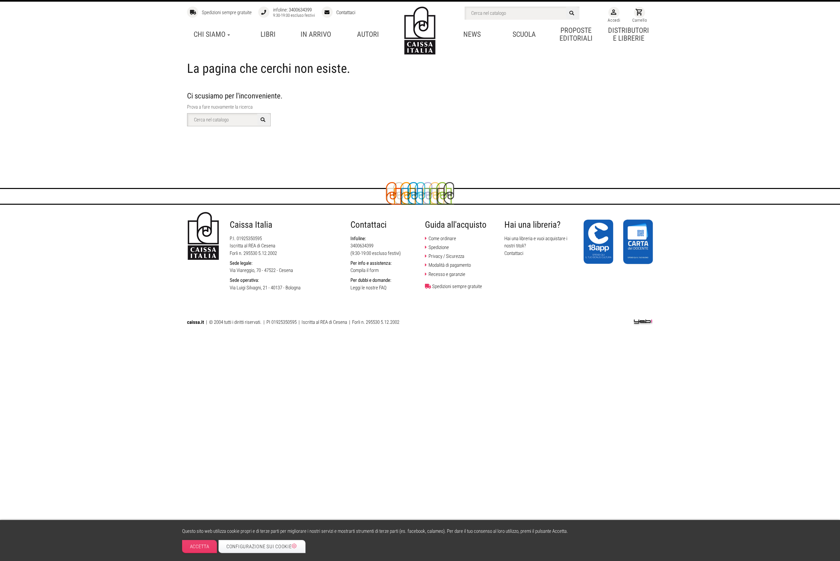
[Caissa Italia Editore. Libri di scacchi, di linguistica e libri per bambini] (420, 30)
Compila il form (364, 270)
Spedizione (439, 247)
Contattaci (345, 12)
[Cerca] (572, 13)
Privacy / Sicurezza (446, 256)
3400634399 (300, 10)
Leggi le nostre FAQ (368, 288)
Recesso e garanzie (447, 274)
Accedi (614, 15)
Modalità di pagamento (450, 265)
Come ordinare (442, 238)
